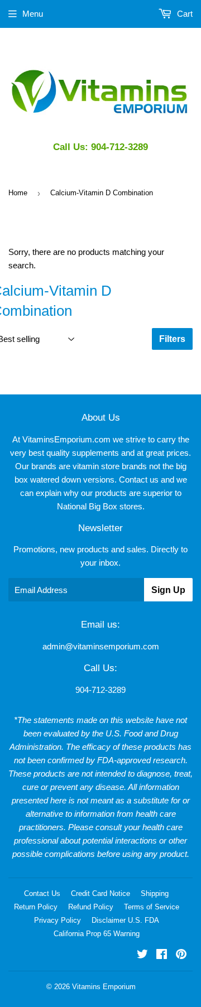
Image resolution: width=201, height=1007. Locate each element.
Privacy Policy (57, 920)
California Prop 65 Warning (97, 933)
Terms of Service (151, 907)
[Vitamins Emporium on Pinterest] (181, 955)
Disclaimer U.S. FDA (125, 920)
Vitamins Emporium (104, 986)
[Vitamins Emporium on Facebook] (162, 955)
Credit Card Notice (100, 893)
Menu (32, 13)
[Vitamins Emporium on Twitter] (142, 955)
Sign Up (168, 590)
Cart (184, 13)
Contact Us (42, 893)
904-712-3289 (100, 690)
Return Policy (36, 907)
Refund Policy (90, 907)
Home (17, 193)
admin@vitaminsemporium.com (100, 646)
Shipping (155, 893)
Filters (172, 339)
